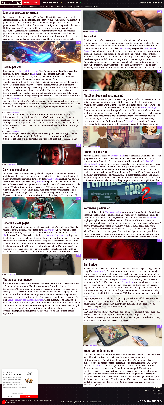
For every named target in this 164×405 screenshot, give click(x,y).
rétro (41, 7)
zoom (70, 7)
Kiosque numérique (153, 390)
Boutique (158, 393)
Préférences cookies (95, 402)
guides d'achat (91, 7)
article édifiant (118, 156)
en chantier (21, 7)
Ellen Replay (6, 98)
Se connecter (146, 2)
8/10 (36, 136)
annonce (41, 181)
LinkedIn (20, 101)
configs (79, 7)
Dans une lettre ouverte (57, 235)
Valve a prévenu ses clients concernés (25, 300)
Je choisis (10, 396)
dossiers (33, 7)
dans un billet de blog (28, 71)
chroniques (60, 7)
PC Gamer (124, 48)
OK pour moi (28, 396)
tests (12, 7)
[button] (4, 402)
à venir (4, 7)
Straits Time (148, 48)
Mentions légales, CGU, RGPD (71, 402)
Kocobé (85, 31)
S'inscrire (157, 2)
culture (49, 7)
